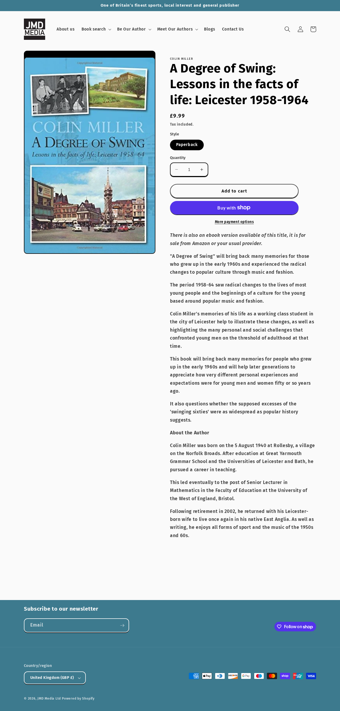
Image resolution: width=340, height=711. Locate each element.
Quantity (178, 157)
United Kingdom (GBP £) (52, 677)
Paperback (187, 144)
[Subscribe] (122, 625)
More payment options (234, 222)
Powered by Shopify (78, 698)
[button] (96, 29)
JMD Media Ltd (49, 698)
